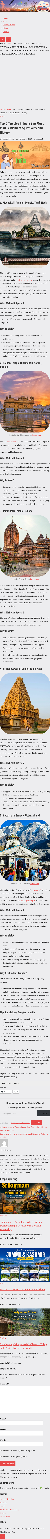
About (5, 28)
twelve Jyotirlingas (27, 900)
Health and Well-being (9, 1509)
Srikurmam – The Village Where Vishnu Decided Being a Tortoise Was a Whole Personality (21, 1225)
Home (5, 18)
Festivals (3, 1502)
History (3, 1513)
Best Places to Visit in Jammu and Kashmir (22, 1289)
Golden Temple (10, 441)
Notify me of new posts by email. (15, 1457)
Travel (5, 21)
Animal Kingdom (7, 1499)
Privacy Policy (9, 25)
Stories (3, 1338)
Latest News (5, 1516)
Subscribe (43, 1113)
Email (3, 1429)
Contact (6, 32)
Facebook (26, 1123)
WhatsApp (15, 1123)
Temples (3, 1216)
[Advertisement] (25, 81)
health (2, 1506)
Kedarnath (37, 890)
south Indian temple (24, 280)
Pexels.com (36, 435)
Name (3, 1419)
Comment (4, 1384)
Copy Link (36, 1123)
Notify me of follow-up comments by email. (19, 1451)
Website (3, 1440)
